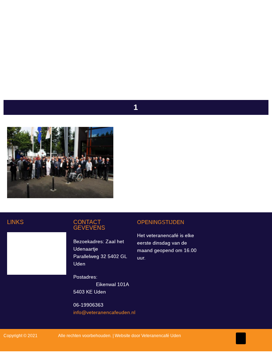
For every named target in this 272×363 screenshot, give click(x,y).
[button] (247, 43)
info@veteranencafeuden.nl (104, 312)
